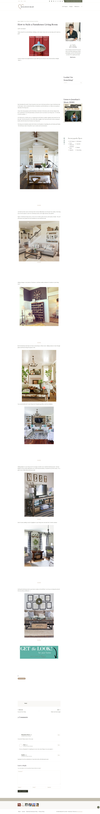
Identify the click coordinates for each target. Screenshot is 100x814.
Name (19, 787)
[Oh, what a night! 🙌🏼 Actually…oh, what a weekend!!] (33, 804)
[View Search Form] (81, 6)
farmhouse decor (22, 678)
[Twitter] (58, 1)
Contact (24, 1)
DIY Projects (65, 6)
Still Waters (79, 141)
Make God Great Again (55, 710)
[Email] (62, 1)
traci (25, 703)
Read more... (73, 57)
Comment (20, 771)
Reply (59, 734)
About (22, 1)
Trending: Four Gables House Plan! (73, 1)
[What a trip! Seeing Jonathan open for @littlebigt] (19, 804)
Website (49, 787)
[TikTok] (56, 1)
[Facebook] (49, 1)
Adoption (71, 150)
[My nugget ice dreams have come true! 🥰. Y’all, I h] (37, 804)
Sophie (23, 755)
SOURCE (39, 205)
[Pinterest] (53, 1)
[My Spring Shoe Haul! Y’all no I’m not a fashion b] (22, 804)
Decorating (79, 150)
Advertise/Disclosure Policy (32, 811)
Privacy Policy (41, 811)
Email (34, 787)
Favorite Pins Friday (22, 710)
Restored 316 (79, 811)
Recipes (71, 6)
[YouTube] (60, 1)
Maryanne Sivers (25, 734)
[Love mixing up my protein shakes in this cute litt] (30, 804)
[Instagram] (51, 1)
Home (19, 1)
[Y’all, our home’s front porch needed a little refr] (26, 804)
